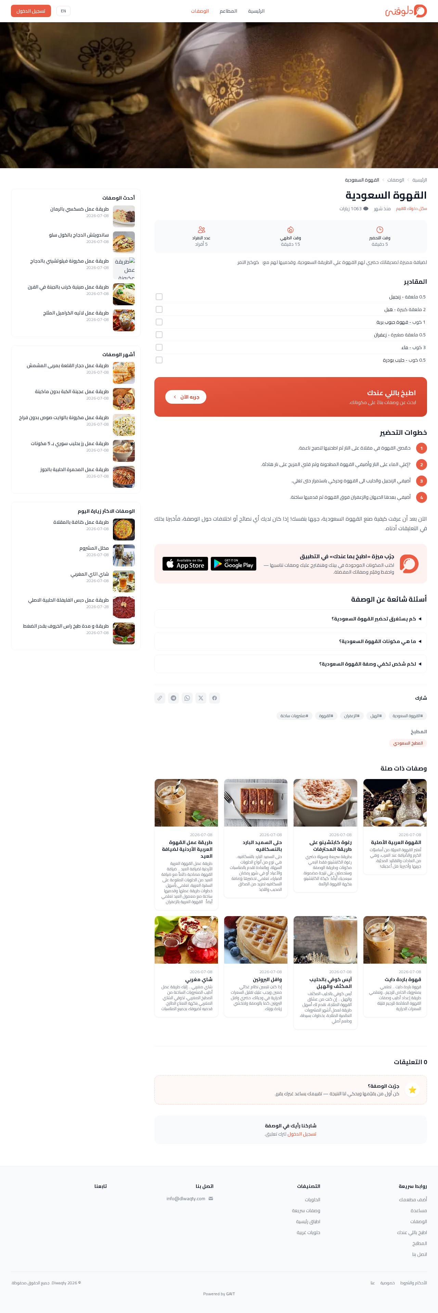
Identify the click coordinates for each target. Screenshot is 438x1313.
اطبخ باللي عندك (412, 1232)
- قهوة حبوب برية (393, 322)
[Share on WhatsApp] (187, 698)
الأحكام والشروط (413, 1283)
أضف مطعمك (413, 1199)
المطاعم (228, 11)
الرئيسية (256, 11)
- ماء (406, 347)
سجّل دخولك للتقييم (411, 208)
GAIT (230, 1294)
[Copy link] (159, 698)
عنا (373, 1283)
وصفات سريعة (306, 1210)
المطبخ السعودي (408, 743)
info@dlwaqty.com (186, 1198)
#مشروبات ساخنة (294, 716)
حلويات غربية (308, 1232)
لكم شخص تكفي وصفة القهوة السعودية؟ (367, 663)
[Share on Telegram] (173, 698)
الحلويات (312, 1199)
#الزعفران (352, 716)
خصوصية (388, 1283)
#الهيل (376, 716)
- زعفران (382, 334)
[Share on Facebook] (214, 698)
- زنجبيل (396, 296)
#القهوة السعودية (408, 716)
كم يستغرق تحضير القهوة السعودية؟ (374, 618)
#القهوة (326, 716)
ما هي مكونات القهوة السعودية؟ (377, 641)
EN (63, 11)
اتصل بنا (419, 1254)
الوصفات (200, 11)
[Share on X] (200, 698)
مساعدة (419, 1210)
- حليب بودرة (395, 360)
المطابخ (419, 1243)
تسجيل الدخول (31, 10)
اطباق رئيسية (308, 1221)
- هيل (390, 309)
